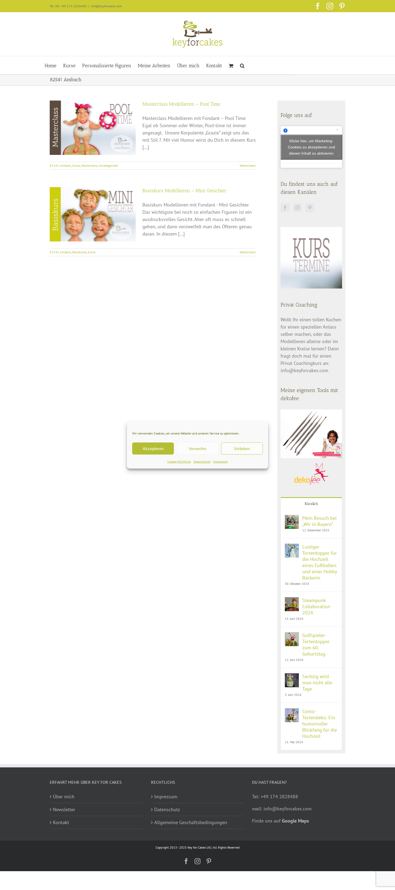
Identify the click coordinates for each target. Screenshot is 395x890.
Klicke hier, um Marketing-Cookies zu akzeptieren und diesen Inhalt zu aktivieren (311, 146)
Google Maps (295, 821)
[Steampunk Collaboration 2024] (292, 601)
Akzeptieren (153, 448)
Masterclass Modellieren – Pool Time (181, 104)
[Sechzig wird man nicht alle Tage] (292, 677)
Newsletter (64, 809)
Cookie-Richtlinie (179, 462)
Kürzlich (311, 503)
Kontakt (61, 822)
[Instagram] (297, 207)
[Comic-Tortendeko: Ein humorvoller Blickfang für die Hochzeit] (292, 712)
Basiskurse (79, 252)
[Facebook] (285, 207)
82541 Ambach (60, 165)
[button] (242, 65)
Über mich (63, 796)
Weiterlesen (248, 165)
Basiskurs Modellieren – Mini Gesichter (184, 191)
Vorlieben (242, 448)
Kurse (76, 165)
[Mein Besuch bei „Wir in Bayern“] (292, 518)
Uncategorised (108, 165)
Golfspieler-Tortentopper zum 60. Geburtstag (315, 644)
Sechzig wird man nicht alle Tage (317, 682)
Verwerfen (197, 448)
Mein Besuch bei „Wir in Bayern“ (319, 521)
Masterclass (89, 165)
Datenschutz (201, 462)
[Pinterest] (309, 207)
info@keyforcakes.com (106, 6)
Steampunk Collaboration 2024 (316, 606)
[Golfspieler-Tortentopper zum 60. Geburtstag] (292, 636)
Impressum (220, 462)
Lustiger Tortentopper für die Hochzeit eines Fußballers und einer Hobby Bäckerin (319, 562)
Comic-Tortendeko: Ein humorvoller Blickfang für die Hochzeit (319, 723)
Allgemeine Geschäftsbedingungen (190, 822)
